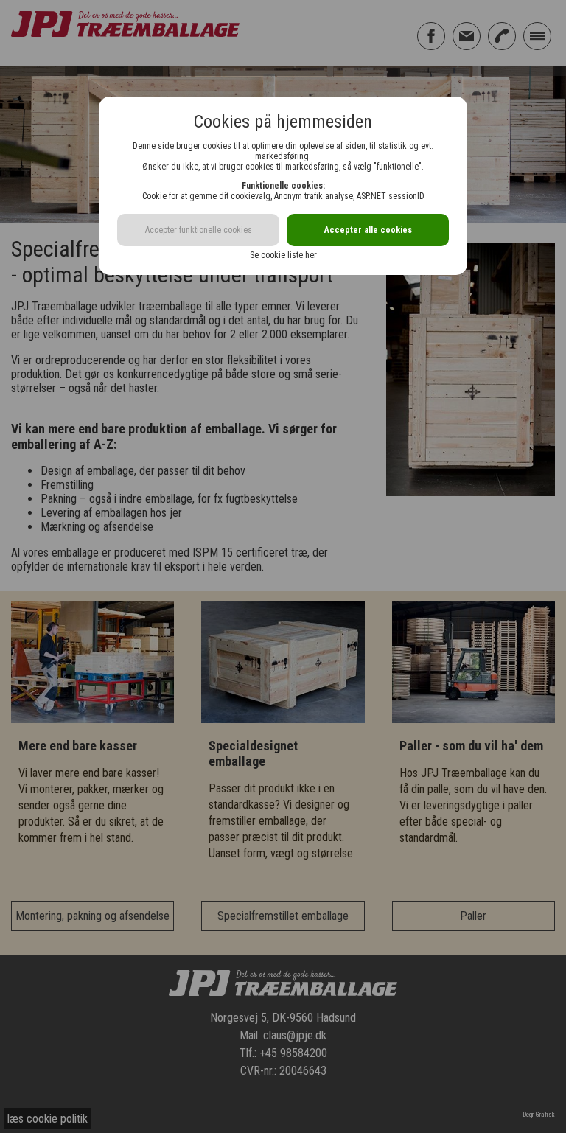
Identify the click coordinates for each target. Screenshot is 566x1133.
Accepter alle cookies (368, 230)
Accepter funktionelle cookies (198, 230)
